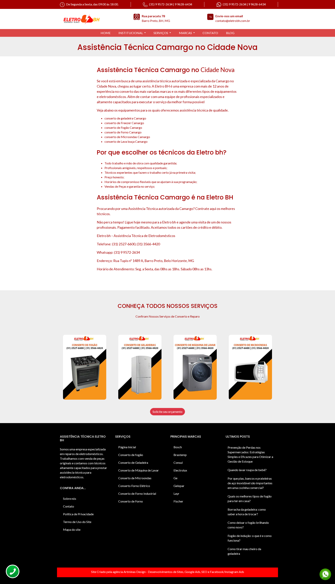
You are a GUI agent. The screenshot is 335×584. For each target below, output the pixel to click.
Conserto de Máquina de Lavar (138, 470)
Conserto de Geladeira (133, 462)
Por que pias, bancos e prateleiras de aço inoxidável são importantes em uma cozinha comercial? (250, 483)
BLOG (230, 33)
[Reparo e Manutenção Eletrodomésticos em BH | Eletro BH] (94, 19)
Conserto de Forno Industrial (137, 493)
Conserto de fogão (130, 455)
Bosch (178, 447)
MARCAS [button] (186, 33)
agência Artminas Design (129, 572)
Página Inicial (127, 447)
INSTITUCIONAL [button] (130, 33)
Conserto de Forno (130, 501)
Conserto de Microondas (134, 478)
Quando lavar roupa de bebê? (247, 470)
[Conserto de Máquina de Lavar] (195, 367)
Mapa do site (71, 529)
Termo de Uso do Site (77, 522)
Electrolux (180, 470)
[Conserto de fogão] (84, 367)
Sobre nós (69, 498)
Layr (176, 493)
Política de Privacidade (78, 514)
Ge (175, 478)
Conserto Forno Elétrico (134, 486)
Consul (178, 462)
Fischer (178, 501)
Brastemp (180, 455)
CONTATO (210, 33)
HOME (106, 33)
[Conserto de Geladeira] (140, 367)
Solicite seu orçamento (167, 411)
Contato (68, 506)
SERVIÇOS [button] (161, 33)
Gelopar (179, 486)
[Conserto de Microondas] (250, 367)
